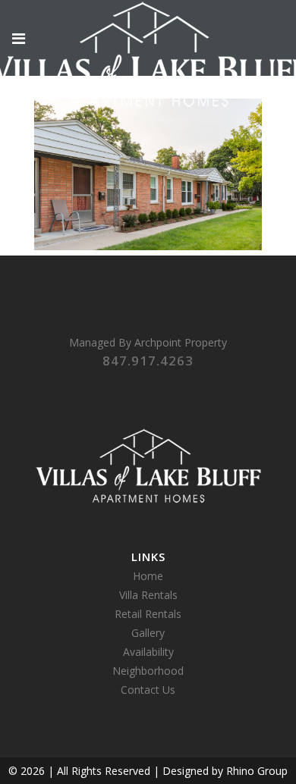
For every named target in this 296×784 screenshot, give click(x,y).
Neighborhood (148, 670)
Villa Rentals (148, 595)
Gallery (148, 633)
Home (148, 576)
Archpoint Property (180, 342)
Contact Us (148, 689)
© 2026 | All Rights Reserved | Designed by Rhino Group (148, 771)
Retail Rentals (148, 614)
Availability (148, 651)
